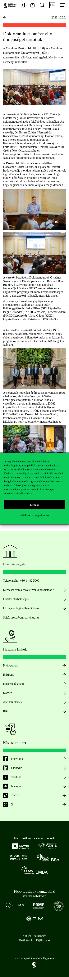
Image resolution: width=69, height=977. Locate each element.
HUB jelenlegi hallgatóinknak (21, 608)
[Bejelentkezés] (22, 5)
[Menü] (62, 5)
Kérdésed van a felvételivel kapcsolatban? (28, 589)
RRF (6, 711)
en (52, 5)
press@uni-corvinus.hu (25, 617)
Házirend (8, 674)
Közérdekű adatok (14, 683)
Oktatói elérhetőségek (16, 599)
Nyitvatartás (10, 665)
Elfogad (34, 504)
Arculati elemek (12, 702)
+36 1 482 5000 (29, 580)
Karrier (7, 692)
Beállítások (26, 940)
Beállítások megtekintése (34, 515)
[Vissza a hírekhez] (4, 17)
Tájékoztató (43, 940)
